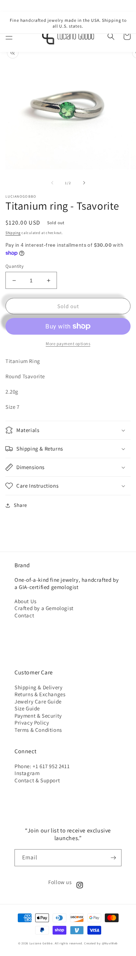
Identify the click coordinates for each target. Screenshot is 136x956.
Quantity (14, 266)
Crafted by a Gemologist (44, 608)
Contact (24, 615)
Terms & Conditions (38, 729)
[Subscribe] (113, 857)
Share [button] (20, 505)
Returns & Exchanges (40, 694)
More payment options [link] (68, 343)
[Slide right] (84, 183)
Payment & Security (38, 715)
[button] (9, 36)
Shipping (13, 232)
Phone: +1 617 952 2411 (42, 766)
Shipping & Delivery (38, 687)
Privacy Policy (32, 722)
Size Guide (27, 708)
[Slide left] (52, 183)
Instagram (27, 773)
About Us (26, 601)
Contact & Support (37, 780)
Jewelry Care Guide (38, 701)
